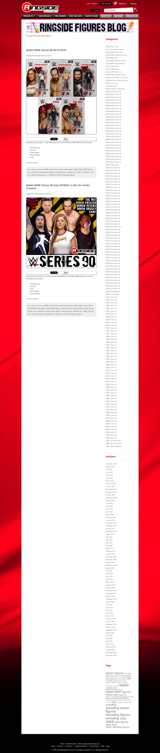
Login (88, 3)
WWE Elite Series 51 (113, 238)
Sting (125, 700)
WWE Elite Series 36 (113, 193)
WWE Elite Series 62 (113, 266)
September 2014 (111, 630)
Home (53, 746)
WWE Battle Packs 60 (113, 159)
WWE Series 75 (111, 376)
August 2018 (110, 500)
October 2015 (110, 596)
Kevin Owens (123, 682)
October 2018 (110, 495)
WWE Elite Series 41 (113, 207)
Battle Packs (110, 675)
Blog (108, 746)
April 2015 (109, 613)
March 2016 (110, 582)
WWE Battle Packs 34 (113, 108)
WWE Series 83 (111, 398)
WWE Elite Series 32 (113, 182)
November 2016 (111, 560)
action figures (68, 169)
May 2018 (109, 509)
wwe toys (34, 314)
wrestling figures (60, 172)
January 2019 (110, 486)
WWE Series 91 (111, 418)
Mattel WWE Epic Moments (115, 63)
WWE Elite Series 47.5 (113, 227)
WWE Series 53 (111, 334)
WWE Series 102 (111, 303)
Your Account (106, 4)
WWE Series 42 (111, 311)
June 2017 (109, 540)
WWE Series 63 (111, 362)
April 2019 (109, 478)
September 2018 (111, 498)
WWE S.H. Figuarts (112, 294)
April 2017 (109, 545)
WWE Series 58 (111, 348)
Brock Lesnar (110, 677)
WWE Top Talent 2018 (113, 441)
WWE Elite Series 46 (113, 221)
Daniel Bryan (127, 677)
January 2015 (110, 621)
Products (29, 16)
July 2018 (109, 503)
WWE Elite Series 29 (113, 173)
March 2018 (110, 514)
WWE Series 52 (111, 331)
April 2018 (109, 512)
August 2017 (110, 534)
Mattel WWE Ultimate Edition (116, 75)
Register (94, 3)
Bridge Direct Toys (112, 47)
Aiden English (78, 305)
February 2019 (110, 484)
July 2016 (109, 571)
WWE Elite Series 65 (113, 275)
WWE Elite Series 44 (113, 215)
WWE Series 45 (111, 320)
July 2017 (109, 537)
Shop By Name (91, 16)
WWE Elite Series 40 (113, 204)
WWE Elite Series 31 (113, 179)
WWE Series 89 (111, 412)
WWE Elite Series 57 (113, 252)
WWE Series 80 (111, 390)
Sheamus (109, 700)
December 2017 (111, 523)
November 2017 (111, 526)
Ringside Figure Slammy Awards (117, 80)
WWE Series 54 (111, 336)
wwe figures (86, 172)
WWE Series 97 (111, 432)
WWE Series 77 (111, 381)
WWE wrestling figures (39, 175)
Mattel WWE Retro (112, 66)
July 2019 (109, 469)
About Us (106, 16)
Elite (129, 679)
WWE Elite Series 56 (113, 249)
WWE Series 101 (111, 300)
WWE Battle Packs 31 (113, 100)
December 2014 (111, 624)
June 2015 (109, 607)
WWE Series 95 (111, 429)
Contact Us (131, 16)
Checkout (133, 4)
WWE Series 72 (111, 367)
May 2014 (109, 638)
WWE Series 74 (111, 373)
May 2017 (109, 543)
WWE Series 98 (111, 435)
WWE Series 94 (111, 427)
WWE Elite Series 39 (113, 201)
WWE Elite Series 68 (113, 283)
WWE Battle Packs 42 (113, 125)
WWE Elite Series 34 (113, 187)
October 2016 (110, 562)
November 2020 (111, 464)
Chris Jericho (118, 677)
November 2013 (111, 655)
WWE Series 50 (111, 325)
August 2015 (110, 602)
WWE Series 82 (111, 396)
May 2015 (109, 610)
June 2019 (109, 472)
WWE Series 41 (111, 308)
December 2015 (111, 590)
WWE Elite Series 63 (113, 269)
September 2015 (111, 599)
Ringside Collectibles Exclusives (117, 77)
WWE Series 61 (111, 356)
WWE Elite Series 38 (113, 199)
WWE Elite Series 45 (113, 218)
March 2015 (110, 616)
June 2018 (109, 506)
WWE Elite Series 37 (113, 196)
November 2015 (111, 593)
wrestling (34, 172)
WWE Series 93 (111, 424)
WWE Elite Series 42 (113, 210)
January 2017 (110, 554)
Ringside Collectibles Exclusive (123, 697)
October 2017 (110, 529)
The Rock (108, 702)
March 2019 (110, 481)
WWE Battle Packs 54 (113, 145)
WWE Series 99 (111, 438)
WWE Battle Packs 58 (113, 153)
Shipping (118, 16)
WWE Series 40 (111, 305)
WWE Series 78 (111, 384)
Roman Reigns (78, 308)
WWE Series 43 (111, 314)
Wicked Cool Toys (112, 83)
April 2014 (109, 641)
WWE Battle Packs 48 (113, 131)
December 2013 (111, 652)
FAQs (102, 746)
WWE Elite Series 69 (113, 286)
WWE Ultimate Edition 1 (114, 443)
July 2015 (109, 605)
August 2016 (110, 568)
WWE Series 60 (111, 353)
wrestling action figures (46, 172)
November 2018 (111, 492)
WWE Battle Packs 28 (113, 92)
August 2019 (110, 467)
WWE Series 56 (111, 342)
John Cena (110, 682)
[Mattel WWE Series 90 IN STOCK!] (61, 96)
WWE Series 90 (50, 169)
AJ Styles (127, 674)
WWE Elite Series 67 (113, 280)
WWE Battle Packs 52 (113, 139)
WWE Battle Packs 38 (113, 117)
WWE (79, 172)
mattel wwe (111, 688)
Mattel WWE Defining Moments (116, 55)
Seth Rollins (124, 698)
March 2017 (110, 548)
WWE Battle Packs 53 (113, 142)
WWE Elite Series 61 (113, 263)
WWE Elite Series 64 (113, 272)
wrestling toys (71, 172)
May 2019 (109, 475)
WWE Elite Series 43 (113, 213)
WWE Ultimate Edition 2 (114, 446)
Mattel (76, 169)
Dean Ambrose (111, 679)
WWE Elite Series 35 (113, 190)
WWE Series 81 (111, 393)
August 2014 (110, 633)
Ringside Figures (46, 56)
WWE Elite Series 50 (113, 235)
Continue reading (32, 163)
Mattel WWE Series (112, 69)
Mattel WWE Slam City (113, 72)
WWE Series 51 (111, 328)
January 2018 (110, 520)
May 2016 (109, 576)
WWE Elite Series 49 (113, 232)
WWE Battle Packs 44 (113, 128)
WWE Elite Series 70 (113, 289)
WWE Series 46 (111, 322)
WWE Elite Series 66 (113, 277)
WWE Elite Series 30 (113, 176)
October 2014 (110, 627)
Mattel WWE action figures (36, 308)
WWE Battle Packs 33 (113, 106)
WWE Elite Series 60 (113, 260)
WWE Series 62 (111, 359)
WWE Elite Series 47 (113, 224)
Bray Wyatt (127, 675)
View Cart (122, 4)
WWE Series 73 (111, 370)
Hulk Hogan (116, 680)
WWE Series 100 (111, 297)
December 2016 (111, 557)
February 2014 (110, 647)
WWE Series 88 (111, 410)
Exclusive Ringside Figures (115, 49)
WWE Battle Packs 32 (113, 103)
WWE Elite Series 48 (113, 229)
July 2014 (109, 636)
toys (28, 172)
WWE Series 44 (111, 317)
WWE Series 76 (111, 379)
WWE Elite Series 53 (113, 244)
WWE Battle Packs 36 (113, 114)
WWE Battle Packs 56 (113, 148)
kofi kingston (109, 685)
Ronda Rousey (89, 308)
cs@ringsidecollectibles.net (91, 744)
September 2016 (111, 565)
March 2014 (110, 644)
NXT (125, 695)
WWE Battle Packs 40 (113, 120)
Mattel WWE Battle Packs (115, 52)
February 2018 (110, 517)
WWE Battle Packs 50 (113, 137)
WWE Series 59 (111, 351)
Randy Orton (109, 696)
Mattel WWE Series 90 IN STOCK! (46, 50)
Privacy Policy (94, 746)
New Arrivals (45, 16)
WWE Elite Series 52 (113, 241)
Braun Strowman (118, 675)
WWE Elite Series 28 (113, 170)
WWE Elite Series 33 (113, 184)
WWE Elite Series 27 (113, 168)
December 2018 (111, 489)
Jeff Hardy (123, 680)
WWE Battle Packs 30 (113, 97)
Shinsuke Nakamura (118, 700)
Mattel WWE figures (86, 169)
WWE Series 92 (111, 421)
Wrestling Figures (112, 86)
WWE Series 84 (111, 401)
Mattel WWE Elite (112, 58)
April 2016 (109, 579)
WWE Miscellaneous (113, 291)
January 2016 (110, 588)
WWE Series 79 (111, 387)
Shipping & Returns (81, 746)
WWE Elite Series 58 (113, 255)
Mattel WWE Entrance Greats (116, 61)
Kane (85, 305)
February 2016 (110, 585)
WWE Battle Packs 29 (113, 94)
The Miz (30, 311)
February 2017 (110, 551)
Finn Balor (109, 681)
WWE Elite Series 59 (113, 258)
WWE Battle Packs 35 (113, 111)
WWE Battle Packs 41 (113, 123)
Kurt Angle (116, 685)
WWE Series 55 (111, 339)
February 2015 (110, 619)
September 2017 (111, 531)
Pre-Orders (60, 16)
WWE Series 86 (111, 404)
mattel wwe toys (66, 308)
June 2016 (109, 574)
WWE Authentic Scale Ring (115, 89)
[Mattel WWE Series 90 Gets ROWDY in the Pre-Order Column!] (61, 233)
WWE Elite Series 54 (113, 246)
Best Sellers (75, 16)
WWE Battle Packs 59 (113, 156)
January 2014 (110, 650)
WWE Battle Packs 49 (113, 134)
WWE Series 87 (111, 407)
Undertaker (127, 702)
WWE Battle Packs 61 (113, 162)
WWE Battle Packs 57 (113, 151)
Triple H (120, 702)
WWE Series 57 (111, 345)
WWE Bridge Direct (112, 165)
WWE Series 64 (111, 365)
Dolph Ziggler (122, 679)
